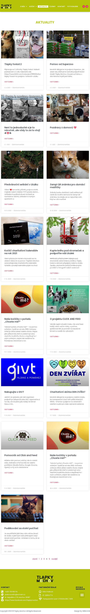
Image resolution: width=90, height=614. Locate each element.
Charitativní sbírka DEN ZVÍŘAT (67, 392)
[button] (82, 595)
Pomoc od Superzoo (61, 64)
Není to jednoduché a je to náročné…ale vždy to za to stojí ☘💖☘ (22, 130)
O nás (22, 6)
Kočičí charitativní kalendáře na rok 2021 (21, 252)
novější (54, 559)
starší (34, 559)
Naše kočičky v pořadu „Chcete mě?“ (17, 320)
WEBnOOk (86, 611)
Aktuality (43, 6)
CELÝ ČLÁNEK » (9, 82)
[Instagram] (87, 6)
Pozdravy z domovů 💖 (63, 127)
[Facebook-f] (83, 6)
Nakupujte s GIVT (14, 392)
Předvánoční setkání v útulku (21, 184)
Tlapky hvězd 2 (13, 64)
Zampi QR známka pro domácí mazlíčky (67, 186)
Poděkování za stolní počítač (21, 528)
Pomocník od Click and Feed (20, 455)
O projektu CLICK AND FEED (65, 319)
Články (52, 6)
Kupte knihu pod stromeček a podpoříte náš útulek (67, 252)
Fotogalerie (72, 6)
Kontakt (61, 6)
